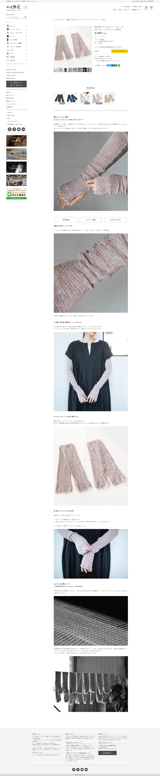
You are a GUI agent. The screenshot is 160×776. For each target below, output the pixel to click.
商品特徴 (66, 220)
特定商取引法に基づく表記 (15, 124)
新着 (115, 9)
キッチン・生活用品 (15, 46)
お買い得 (12, 60)
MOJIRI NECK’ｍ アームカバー (107, 41)
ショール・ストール (15, 29)
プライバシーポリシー (14, 121)
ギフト (12, 53)
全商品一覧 (16, 84)
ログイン (146, 9)
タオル (12, 50)
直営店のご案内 (137, 6)
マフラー (12, 26)
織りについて (10, 95)
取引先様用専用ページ (107, 753)
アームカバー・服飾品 (64, 19)
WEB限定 (12, 57)
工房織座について (136, 9)
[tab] (66, 219)
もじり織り (100, 43)
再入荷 (120, 9)
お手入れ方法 (116, 220)
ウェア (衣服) (13, 39)
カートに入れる (120, 51)
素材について (10, 101)
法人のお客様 (126, 6)
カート (151, 9)
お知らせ (10, 112)
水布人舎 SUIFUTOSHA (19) (15, 72)
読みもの (126, 9)
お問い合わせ (11, 115)
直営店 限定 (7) (11, 78)
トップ (55, 19)
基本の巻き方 (10, 98)
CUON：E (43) (11, 75)
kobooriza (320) (11, 69)
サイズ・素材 (91, 220)
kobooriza (102, 39)
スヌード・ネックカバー (16, 33)
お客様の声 (9, 107)
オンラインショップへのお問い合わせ (107, 745)
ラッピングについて (12, 104)
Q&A (9, 118)
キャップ (12, 36)
